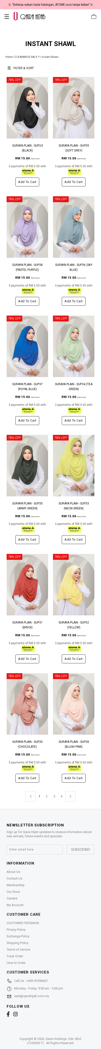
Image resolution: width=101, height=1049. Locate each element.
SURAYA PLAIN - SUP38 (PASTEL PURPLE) (27, 267)
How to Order (16, 963)
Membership (16, 885)
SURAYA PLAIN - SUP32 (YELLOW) (74, 625)
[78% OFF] (27, 107)
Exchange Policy (18, 936)
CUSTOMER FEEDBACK (23, 923)
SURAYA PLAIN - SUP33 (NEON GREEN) (74, 506)
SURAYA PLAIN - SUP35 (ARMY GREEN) (27, 506)
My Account (15, 905)
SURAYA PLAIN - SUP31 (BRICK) (27, 625)
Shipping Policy (17, 943)
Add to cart (27, 182)
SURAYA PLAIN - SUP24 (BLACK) (27, 148)
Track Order (15, 956)
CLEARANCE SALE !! (27, 57)
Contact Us (14, 878)
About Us (13, 872)
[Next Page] (70, 796)
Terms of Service (18, 949)
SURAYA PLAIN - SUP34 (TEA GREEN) (73, 386)
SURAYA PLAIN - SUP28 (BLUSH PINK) (74, 744)
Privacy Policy (16, 929)
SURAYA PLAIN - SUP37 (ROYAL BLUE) (27, 386)
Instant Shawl (50, 57)
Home (9, 57)
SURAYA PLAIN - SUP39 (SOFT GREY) (74, 148)
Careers (12, 898)
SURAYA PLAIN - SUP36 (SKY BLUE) (73, 267)
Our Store (13, 892)
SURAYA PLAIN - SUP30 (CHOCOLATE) (27, 744)
